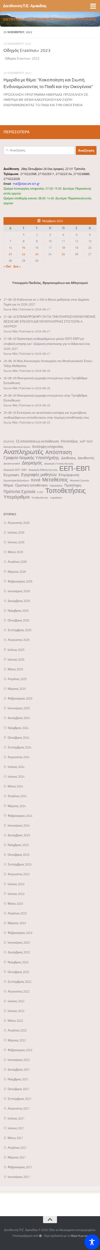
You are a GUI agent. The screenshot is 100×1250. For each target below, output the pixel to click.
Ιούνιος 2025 (16, 659)
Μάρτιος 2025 (17, 688)
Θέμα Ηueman (79, 1235)
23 (36, 254)
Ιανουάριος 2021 (19, 1177)
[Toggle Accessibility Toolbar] (92, 1242)
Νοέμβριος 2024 (18, 728)
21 (10, 254)
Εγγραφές (11, 475)
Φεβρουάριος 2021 (20, 1167)
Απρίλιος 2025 (17, 679)
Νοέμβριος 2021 (18, 1079)
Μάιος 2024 (15, 786)
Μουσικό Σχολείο (79, 480)
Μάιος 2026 (15, 552)
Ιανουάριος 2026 (19, 591)
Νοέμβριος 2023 (18, 845)
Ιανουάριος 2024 (19, 825)
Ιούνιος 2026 (16, 542)
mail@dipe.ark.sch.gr (26, 183)
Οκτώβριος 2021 (18, 1089)
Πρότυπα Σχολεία (19, 491)
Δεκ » (17, 266)
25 (63, 254)
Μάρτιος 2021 (17, 1157)
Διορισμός (32, 463)
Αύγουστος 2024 (19, 757)
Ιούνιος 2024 (16, 776)
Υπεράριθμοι (16, 497)
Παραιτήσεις (56, 485)
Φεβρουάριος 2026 (20, 581)
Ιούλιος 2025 (16, 650)
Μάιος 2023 (15, 903)
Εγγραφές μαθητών (39, 474)
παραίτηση (56, 497)
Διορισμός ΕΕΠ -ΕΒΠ (15, 469)
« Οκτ (7, 266)
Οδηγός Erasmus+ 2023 (26, 50)
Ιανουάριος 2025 (19, 708)
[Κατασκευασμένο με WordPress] (40, 1235)
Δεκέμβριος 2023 (19, 835)
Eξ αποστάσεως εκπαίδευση (37, 441)
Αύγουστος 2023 (19, 874)
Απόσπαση (58, 452)
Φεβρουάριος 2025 (20, 698)
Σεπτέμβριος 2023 (19, 864)
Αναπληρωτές (23, 451)
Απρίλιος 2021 (17, 1147)
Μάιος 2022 (15, 1020)
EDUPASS (8, 441)
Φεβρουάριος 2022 (20, 1050)
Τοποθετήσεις (65, 490)
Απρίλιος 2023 (17, 913)
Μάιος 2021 (15, 1138)
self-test (86, 441)
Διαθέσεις (68, 458)
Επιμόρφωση (69, 475)
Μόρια (8, 485)
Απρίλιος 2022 (17, 1030)
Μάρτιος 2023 (17, 923)
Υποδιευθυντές (39, 497)
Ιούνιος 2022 (16, 1011)
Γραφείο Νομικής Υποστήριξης (31, 457)
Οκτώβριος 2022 (18, 972)
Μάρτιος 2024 (17, 806)
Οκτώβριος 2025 (18, 620)
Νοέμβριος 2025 (18, 610)
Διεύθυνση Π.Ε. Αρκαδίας (25, 5)
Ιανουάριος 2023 (19, 942)
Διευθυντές (86, 458)
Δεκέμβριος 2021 (19, 1069)
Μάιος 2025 (15, 669)
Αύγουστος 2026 (19, 523)
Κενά (35, 480)
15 (23, 247)
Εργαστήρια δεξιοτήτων (16, 480)
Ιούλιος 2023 (16, 884)
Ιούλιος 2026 (16, 532)
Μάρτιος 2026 (17, 571)
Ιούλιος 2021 (16, 1118)
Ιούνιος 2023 (16, 894)
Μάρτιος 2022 (17, 1040)
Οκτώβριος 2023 (18, 854)
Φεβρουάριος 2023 (20, 933)
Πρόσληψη (72, 485)
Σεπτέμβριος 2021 (19, 1099)
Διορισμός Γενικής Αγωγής (58, 463)
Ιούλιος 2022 (16, 1001)
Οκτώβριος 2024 (18, 737)
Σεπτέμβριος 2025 (19, 630)
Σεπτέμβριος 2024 (19, 747)
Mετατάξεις (69, 441)
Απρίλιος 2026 (17, 561)
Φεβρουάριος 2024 (20, 815)
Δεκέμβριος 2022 (19, 952)
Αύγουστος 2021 (19, 1108)
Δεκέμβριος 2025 (19, 601)
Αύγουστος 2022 (19, 991)
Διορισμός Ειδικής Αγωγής (43, 469)
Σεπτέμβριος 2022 (19, 981)
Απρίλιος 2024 (17, 796)
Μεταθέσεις (55, 479)
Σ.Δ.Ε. (40, 492)
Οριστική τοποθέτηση (31, 485)
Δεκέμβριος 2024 (19, 718)
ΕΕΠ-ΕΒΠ (74, 468)
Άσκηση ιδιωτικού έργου (16, 446)
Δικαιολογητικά (11, 463)
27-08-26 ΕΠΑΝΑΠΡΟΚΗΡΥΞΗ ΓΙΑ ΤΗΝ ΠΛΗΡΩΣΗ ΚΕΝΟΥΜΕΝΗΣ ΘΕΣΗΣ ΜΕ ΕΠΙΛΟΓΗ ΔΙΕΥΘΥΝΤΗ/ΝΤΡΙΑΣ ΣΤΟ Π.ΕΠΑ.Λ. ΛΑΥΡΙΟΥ (49, 321)
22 (23, 254)
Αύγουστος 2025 (19, 640)
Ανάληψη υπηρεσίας (47, 447)
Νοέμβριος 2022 (18, 962)
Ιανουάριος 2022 (19, 1060)
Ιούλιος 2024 (16, 767)
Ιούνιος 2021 (16, 1128)
